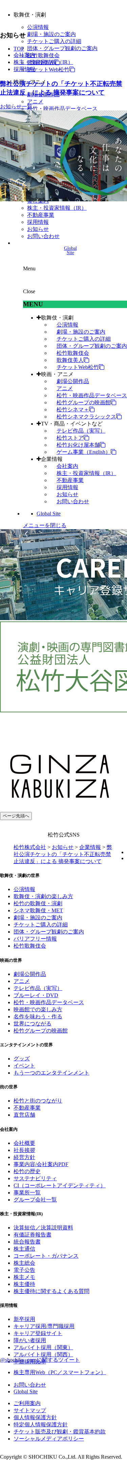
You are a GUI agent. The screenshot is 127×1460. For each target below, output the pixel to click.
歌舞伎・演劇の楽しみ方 (43, 896)
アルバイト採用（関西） (43, 1354)
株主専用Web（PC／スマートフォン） (60, 1372)
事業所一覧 (27, 1192)
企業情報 (52, 459)
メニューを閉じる (44, 525)
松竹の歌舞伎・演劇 (38, 903)
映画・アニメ (57, 374)
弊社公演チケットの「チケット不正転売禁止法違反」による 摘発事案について (63, 854)
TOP (19, 49)
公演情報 (38, 27)
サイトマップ (30, 1410)
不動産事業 (40, 215)
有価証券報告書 (32, 1234)
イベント (24, 1065)
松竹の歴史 (27, 1171)
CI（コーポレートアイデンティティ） (60, 1185)
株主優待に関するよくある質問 (51, 1291)
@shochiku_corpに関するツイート (40, 1360)
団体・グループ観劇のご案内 (62, 48)
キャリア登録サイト (38, 1333)
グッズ (22, 1058)
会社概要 (24, 1143)
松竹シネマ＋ (73, 409)
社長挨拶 (24, 1150)
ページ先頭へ (16, 815)
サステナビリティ (35, 1178)
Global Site (49, 513)
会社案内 (67, 466)
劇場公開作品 (73, 381)
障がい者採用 (30, 1340)
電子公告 (24, 1270)
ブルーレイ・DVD (36, 995)
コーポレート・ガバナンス (46, 1256)
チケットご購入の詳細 (54, 41)
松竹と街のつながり (38, 1101)
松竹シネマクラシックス (86, 416)
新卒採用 (24, 1319)
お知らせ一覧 (16, 106)
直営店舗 (24, 1115)
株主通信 (24, 1249)
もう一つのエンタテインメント (51, 1073)
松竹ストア (70, 438)
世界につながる (32, 1023)
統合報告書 (27, 1242)
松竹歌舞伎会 (43, 55)
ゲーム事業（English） (84, 452)
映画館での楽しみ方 (38, 1009)
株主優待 (24, 1284)
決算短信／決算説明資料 (43, 1227)
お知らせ (38, 229)
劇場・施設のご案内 (51, 34)
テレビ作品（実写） (81, 431)
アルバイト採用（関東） (43, 1347)
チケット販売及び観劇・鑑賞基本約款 (60, 1431)
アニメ (35, 101)
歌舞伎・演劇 (57, 317)
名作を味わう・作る (38, 1016)
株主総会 (24, 1263)
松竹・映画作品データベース (62, 108)
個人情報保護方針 (35, 1417)
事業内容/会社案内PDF (41, 1164)
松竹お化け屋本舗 (78, 445)
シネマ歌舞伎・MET (38, 910)
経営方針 (24, 1157)
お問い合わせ (43, 236)
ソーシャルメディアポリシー (49, 1438)
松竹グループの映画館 (84, 402)
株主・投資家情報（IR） (57, 208)
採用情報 (38, 222)
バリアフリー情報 (35, 939)
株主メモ (24, 1277)
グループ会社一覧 (35, 1199)
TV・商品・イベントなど (72, 424)
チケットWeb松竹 (48, 69)
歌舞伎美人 (70, 360)
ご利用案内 (27, 1403)
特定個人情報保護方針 (41, 1424)
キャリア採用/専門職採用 (44, 1326)
